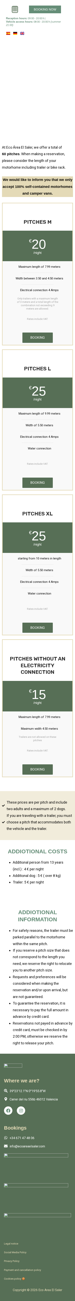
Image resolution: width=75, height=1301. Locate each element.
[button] (15, 9)
